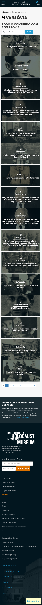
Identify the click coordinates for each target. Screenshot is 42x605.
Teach (4, 506)
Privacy (5, 582)
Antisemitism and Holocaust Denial (14, 527)
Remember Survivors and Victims (13, 518)
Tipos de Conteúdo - (12, 32)
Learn (4, 502)
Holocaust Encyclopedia (10, 538)
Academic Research (8, 514)
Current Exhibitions (8, 482)
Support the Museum (9, 491)
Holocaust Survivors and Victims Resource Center (19, 546)
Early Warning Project (9, 559)
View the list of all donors (20, 417)
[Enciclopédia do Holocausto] (21, 3)
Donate (5, 495)
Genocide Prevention (9, 523)
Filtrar (29, 32)
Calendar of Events (8, 486)
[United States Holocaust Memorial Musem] (21, 438)
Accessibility (7, 588)
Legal (4, 593)
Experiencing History (9, 555)
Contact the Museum (10, 571)
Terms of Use (7, 577)
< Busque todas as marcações (14, 12)
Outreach (5, 531)
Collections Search (8, 542)
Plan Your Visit (7, 478)
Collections (5, 510)
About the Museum (9, 566)
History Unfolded (8, 550)
